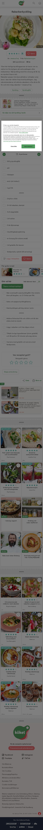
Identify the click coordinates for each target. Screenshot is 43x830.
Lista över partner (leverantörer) (12, 141)
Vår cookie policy (23, 132)
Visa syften (14, 146)
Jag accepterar (28, 146)
